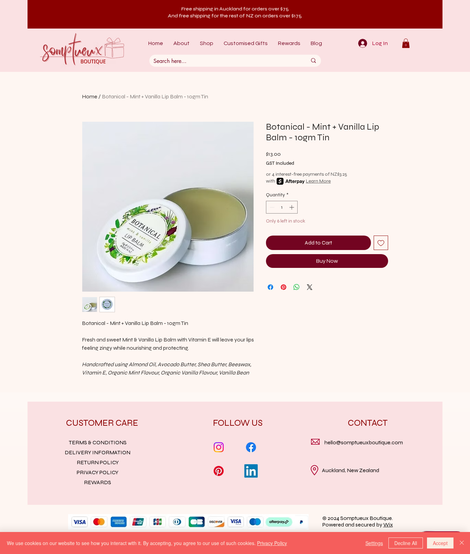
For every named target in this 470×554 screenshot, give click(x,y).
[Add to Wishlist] (381, 243)
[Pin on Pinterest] (283, 287)
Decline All (405, 543)
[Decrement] (271, 207)
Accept (440, 543)
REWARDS (97, 482)
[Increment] (292, 207)
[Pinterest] (218, 471)
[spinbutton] (282, 207)
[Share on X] (310, 287)
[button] (206, 43)
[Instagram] (218, 447)
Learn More (318, 181)
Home (89, 96)
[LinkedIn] (251, 471)
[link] (406, 43)
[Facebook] (251, 447)
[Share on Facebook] (270, 287)
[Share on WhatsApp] (296, 287)
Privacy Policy (272, 543)
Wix (388, 524)
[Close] (462, 542)
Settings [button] (374, 543)
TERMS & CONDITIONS (98, 442)
